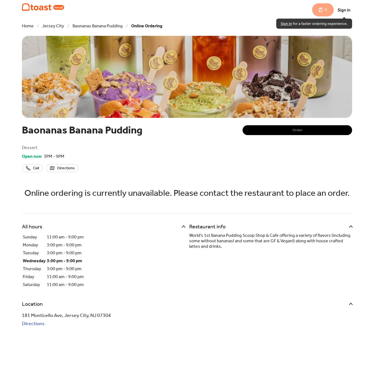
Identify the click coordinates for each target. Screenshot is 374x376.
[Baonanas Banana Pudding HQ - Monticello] (43, 7)
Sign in (344, 10)
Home (28, 25)
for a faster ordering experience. (314, 23)
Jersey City (53, 25)
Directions (33, 323)
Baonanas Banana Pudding (98, 25)
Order (297, 130)
